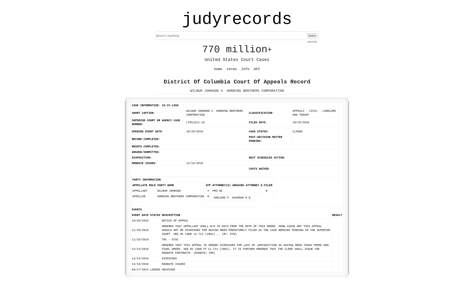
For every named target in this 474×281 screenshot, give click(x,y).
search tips (312, 42)
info (245, 69)
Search (312, 35)
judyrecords (237, 19)
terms (232, 69)
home (218, 69)
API (257, 69)
